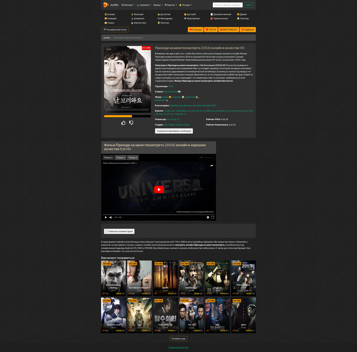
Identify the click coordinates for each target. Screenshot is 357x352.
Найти (249, 5)
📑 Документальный (219, 14)
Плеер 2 (120, 157)
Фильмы (197, 105)
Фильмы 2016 (209, 105)
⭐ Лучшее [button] (185, 5)
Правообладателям (178, 347)
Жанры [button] (157, 5)
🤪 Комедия (110, 18)
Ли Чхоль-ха (173, 119)
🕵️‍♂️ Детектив (163, 14)
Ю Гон (170, 114)
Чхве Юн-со (181, 114)
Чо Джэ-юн (209, 110)
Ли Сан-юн (236, 110)
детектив (191, 97)
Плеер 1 (108, 157)
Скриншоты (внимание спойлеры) (174, 131)
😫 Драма (242, 14)
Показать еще (178, 338)
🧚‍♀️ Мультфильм (192, 18)
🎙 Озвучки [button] (170, 5)
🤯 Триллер (243, 18)
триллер (177, 97)
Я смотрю (208, 157)
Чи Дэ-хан (169, 110)
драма (165, 97)
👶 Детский (190, 14)
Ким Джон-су (223, 110)
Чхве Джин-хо (183, 110)
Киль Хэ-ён (197, 110)
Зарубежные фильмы (181, 105)
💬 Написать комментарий (119, 231)
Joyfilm (114, 4)
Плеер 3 (133, 157)
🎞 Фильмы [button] (127, 5)
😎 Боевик (109, 14)
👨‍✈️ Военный (137, 14)
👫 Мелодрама (164, 18)
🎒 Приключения (219, 18)
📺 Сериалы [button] (143, 5)
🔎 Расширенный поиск (115, 29)
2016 (170, 86)
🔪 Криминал (137, 18)
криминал (160, 100)
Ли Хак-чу (161, 114)
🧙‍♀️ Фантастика (138, 22)
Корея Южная (171, 91)
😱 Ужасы (109, 22)
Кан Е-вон (248, 110)
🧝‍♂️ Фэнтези (163, 22)
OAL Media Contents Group (177, 124)
